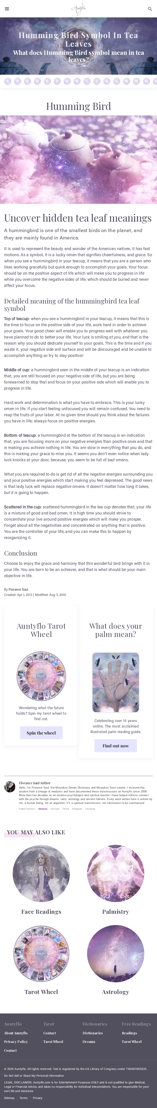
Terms (24, 1098)
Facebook (90, 809)
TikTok (65, 809)
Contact (10, 1050)
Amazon (42, 809)
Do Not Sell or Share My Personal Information (34, 1076)
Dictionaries (93, 1033)
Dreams (89, 1041)
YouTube (54, 809)
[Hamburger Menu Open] (7, 9)
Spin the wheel (41, 733)
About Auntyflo (16, 1033)
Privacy (38, 1098)
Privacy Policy (16, 1041)
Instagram (77, 809)
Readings (129, 1033)
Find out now (116, 745)
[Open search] (150, 9)
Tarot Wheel (53, 1041)
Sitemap (9, 1098)
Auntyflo (20, 1069)
